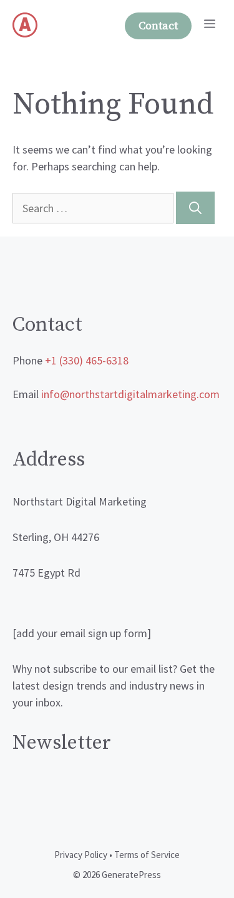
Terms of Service (147, 855)
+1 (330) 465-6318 (87, 360)
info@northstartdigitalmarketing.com (130, 394)
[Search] (195, 208)
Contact (158, 26)
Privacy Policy (80, 855)
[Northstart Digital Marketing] (24, 25)
